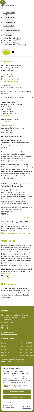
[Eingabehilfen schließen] (4, 8)
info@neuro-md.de (13, 79)
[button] (13, 52)
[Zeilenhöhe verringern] (15, 42)
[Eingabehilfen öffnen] (3, 2)
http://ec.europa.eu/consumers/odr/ (13, 233)
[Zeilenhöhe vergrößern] (18, 42)
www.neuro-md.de (11, 81)
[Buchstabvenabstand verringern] (22, 45)
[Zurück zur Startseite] (6, 52)
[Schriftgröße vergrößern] (19, 40)
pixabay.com (5, 273)
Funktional (25, 386)
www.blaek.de (6, 115)
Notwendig (12, 386)
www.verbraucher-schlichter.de (17, 218)
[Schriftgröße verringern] (17, 40)
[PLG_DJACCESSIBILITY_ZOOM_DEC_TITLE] (19, 38)
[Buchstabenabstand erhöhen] (24, 45)
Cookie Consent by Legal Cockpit (26, 407)
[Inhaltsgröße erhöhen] (22, 38)
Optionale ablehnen (17, 392)
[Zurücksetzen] (1, 8)
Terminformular (9, 332)
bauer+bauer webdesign (18, 276)
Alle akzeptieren (17, 397)
